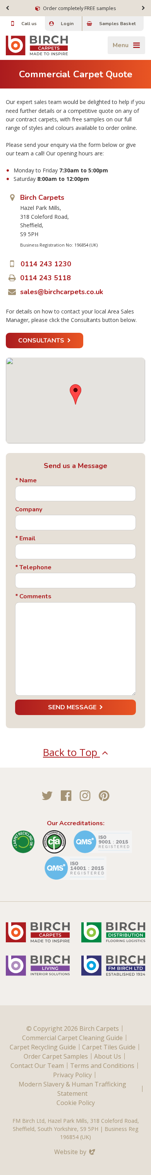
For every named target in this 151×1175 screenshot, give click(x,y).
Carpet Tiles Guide (109, 1047)
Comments (35, 596)
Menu (121, 45)
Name (28, 480)
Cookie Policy (76, 1102)
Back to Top (71, 752)
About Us (107, 1056)
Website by (75, 1152)
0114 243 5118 (45, 278)
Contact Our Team (37, 1065)
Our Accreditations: (76, 823)
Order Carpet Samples (56, 1056)
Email (27, 538)
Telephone (35, 567)
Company (28, 509)
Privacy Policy (72, 1075)
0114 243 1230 (46, 264)
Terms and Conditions (102, 1065)
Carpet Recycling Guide (43, 1047)
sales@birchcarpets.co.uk (61, 291)
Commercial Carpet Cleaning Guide (72, 1038)
